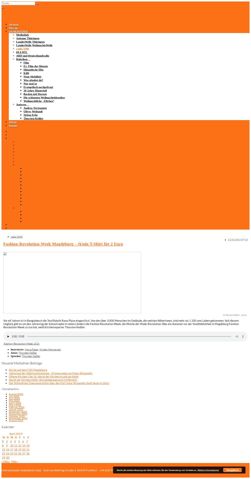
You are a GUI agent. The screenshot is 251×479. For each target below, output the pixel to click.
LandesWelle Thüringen (30, 41)
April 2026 (15, 402)
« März (5, 461)
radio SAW (22, 48)
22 (3, 453)
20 (24, 449)
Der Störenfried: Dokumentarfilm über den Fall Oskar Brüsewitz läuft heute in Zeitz (59, 383)
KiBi (26, 73)
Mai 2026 (14, 400)
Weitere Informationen (208, 470)
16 (7, 449)
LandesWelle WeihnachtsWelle (34, 45)
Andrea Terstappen (35, 108)
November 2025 (18, 413)
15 (3, 449)
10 (11, 445)
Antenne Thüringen (27, 38)
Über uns (13, 28)
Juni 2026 (14, 398)
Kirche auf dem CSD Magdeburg (28, 370)
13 (24, 445)
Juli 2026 (14, 396)
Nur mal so (30, 83)
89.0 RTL (22, 52)
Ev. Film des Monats (36, 66)
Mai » (14, 461)
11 (15, 445)
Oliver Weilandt (33, 111)
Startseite (14, 24)
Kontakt (13, 125)
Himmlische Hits (34, 69)
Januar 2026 (16, 409)
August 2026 (16, 394)
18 (15, 449)
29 (3, 457)
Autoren (21, 104)
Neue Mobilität (32, 76)
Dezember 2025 (18, 411)
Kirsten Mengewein (50, 349)
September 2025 (18, 418)
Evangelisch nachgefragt (38, 87)
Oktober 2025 (17, 416)
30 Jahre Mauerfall (35, 90)
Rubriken (21, 59)
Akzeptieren (232, 470)
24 (11, 453)
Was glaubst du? (33, 80)
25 (15, 453)
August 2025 (16, 420)
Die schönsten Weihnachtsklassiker (44, 97)
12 (19, 445)
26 (19, 453)
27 (24, 453)
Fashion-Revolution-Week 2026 (21, 343)
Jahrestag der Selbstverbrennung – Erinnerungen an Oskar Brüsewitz (50, 373)
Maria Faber (31, 349)
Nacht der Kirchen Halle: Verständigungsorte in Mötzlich (43, 379)
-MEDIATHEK (18, 31)
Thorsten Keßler (33, 118)
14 (28, 445)
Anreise (13, 122)
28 (28, 453)
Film (26, 62)
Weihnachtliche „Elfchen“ (39, 101)
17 (11, 449)
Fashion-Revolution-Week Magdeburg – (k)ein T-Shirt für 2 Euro (63, 244)
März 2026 (15, 405)
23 (7, 453)
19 (19, 449)
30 (7, 457)
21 (28, 449)
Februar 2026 (16, 407)
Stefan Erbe (31, 115)
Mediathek (22, 34)
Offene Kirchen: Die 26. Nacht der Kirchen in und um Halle (43, 376)
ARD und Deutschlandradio (32, 55)
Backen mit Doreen (35, 94)
